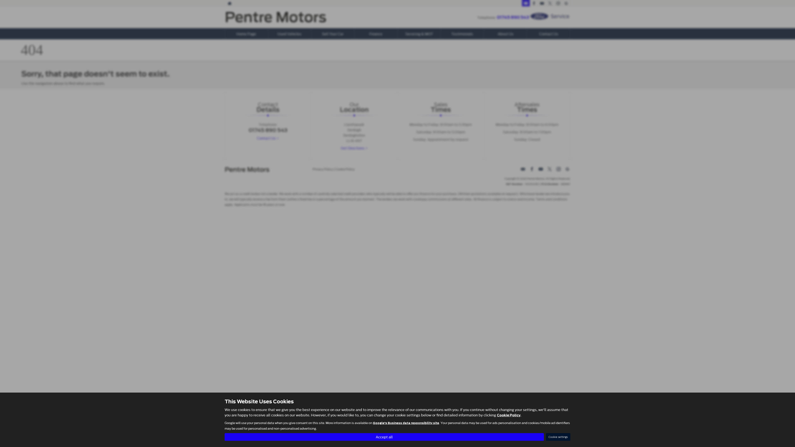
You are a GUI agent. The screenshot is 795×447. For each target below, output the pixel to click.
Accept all (384, 436)
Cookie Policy (508, 415)
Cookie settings (558, 437)
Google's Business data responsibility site (406, 423)
